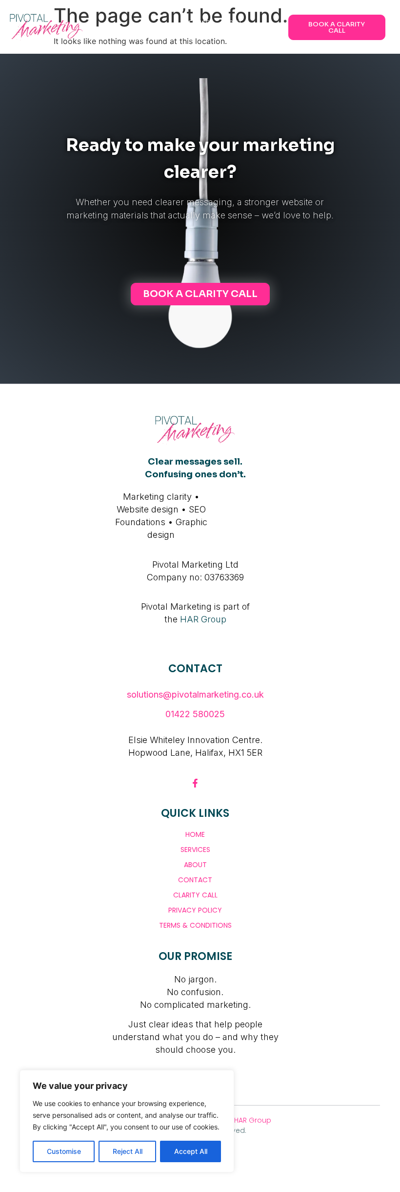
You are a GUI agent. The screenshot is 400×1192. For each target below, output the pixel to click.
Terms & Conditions (195, 925)
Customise (64, 1151)
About (195, 865)
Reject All (127, 1151)
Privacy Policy (195, 910)
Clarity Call (195, 895)
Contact (195, 880)
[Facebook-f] (195, 783)
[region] (127, 1121)
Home (195, 834)
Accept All (190, 1151)
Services (195, 849)
